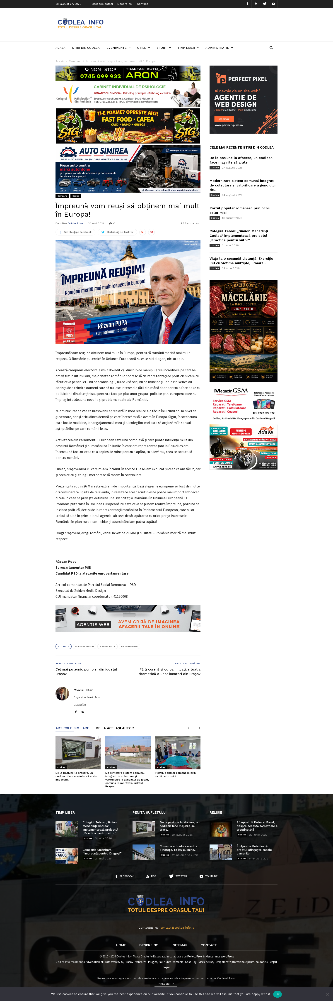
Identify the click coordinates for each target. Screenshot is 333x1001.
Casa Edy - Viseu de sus (199, 962)
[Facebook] (247, 4)
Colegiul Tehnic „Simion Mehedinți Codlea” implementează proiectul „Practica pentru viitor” (239, 235)
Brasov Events (133, 962)
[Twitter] (264, 4)
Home (121, 945)
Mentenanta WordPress (220, 956)
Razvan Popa (129, 646)
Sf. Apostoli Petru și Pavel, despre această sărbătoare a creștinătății (257, 826)
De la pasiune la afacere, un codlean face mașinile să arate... (180, 826)
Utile (141, 47)
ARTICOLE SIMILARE (72, 728)
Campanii (62, 196)
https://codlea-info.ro (87, 697)
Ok (277, 994)
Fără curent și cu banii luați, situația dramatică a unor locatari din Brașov (169, 671)
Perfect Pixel (194, 956)
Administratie (217, 47)
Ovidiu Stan (75, 223)
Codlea (75, 196)
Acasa (60, 47)
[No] (327, 994)
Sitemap (180, 945)
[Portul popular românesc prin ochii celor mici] (177, 752)
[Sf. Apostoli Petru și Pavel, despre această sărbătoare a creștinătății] (221, 829)
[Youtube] (273, 4)
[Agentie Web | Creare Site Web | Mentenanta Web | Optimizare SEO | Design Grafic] (128, 635)
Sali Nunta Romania (171, 962)
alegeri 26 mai (84, 646)
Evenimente (116, 47)
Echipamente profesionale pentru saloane (240, 962)
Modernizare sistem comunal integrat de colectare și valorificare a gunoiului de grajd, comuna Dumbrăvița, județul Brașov (127, 779)
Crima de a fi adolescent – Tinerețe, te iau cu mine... (179, 848)
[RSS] (256, 4)
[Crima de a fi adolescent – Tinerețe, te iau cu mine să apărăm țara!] (144, 852)
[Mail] (83, 712)
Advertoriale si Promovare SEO (104, 962)
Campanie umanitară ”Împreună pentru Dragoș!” (102, 851)
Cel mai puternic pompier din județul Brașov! (86, 671)
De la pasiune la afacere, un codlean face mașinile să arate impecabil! (76, 776)
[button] (271, 47)
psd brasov (107, 646)
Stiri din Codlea (86, 47)
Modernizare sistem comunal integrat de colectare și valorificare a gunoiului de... (242, 185)
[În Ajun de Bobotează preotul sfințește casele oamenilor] (221, 852)
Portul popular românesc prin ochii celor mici (175, 774)
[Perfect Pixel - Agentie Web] (244, 132)
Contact (142, 3)
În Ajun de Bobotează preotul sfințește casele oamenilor (254, 849)
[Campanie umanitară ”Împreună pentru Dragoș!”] (67, 856)
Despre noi (125, 3)
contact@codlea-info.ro (177, 927)
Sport (162, 47)
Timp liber (186, 47)
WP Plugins (150, 962)
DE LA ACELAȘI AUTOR (115, 728)
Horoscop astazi (101, 3)
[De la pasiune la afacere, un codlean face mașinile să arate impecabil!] (78, 752)
